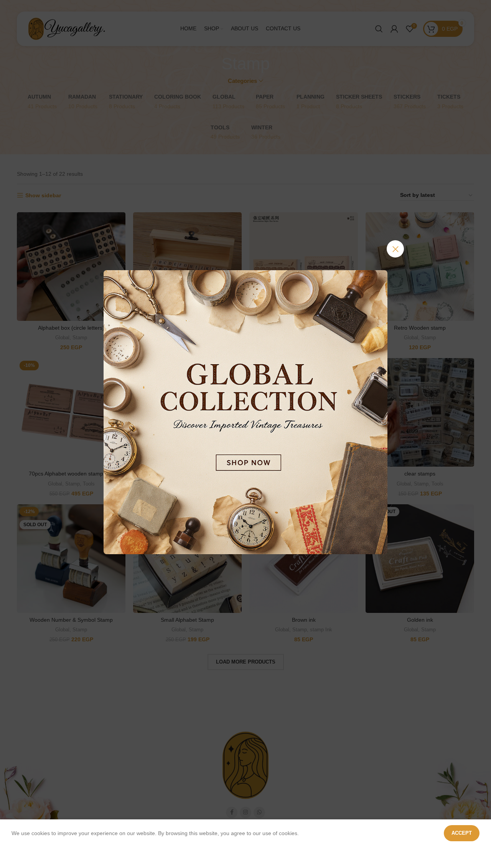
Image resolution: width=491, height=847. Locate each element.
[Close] (395, 249)
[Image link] (245, 411)
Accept (461, 833)
